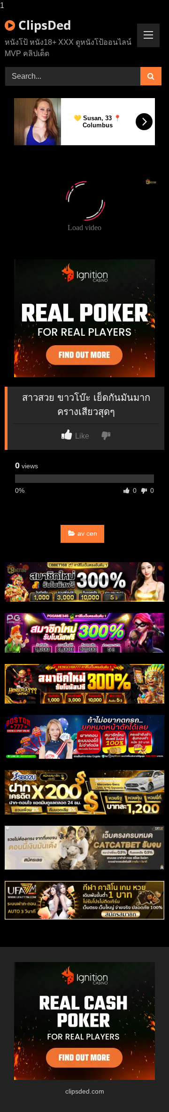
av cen (87, 533)
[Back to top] (140, 1086)
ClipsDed (43, 25)
